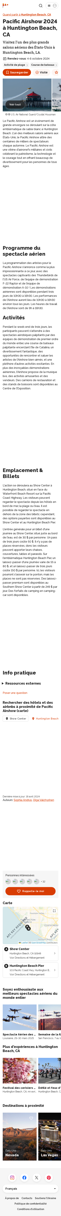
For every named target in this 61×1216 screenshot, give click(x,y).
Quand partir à (27, 14)
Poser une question (15, 693)
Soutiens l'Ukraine (45, 1198)
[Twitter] (37, 1178)
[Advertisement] (30, 203)
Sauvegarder (19, 72)
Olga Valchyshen (43, 800)
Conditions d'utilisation (30, 1209)
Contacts (27, 1198)
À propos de (12, 1198)
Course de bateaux (42, 64)
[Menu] (52, 5)
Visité (44, 72)
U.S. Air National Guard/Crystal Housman (33, 114)
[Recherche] (40, 5)
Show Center (18, 718)
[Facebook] (24, 1178)
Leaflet (24, 942)
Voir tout (15, 104)
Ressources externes (23, 683)
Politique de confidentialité (31, 1203)
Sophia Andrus (23, 800)
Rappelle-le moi (33, 891)
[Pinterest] (49, 1178)
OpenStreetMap (38, 942)
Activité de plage (14, 64)
